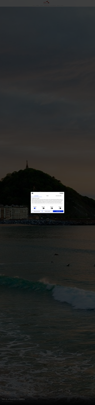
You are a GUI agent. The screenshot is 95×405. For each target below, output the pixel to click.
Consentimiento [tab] (36, 195)
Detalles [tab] (47, 195)
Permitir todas (58, 211)
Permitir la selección (47, 211)
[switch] (43, 208)
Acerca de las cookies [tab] (58, 195)
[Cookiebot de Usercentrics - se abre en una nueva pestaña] (60, 193)
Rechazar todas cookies (37, 211)
